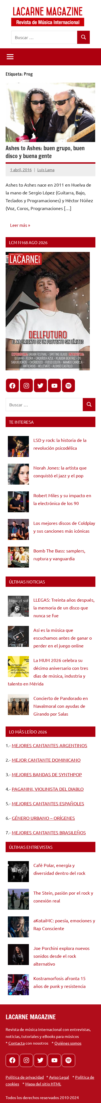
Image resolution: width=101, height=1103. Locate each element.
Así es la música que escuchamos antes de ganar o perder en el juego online (62, 637)
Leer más (18, 225)
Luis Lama (45, 169)
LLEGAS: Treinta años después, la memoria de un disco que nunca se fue (64, 607)
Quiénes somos (67, 1042)
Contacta (16, 1042)
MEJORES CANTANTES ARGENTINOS (49, 745)
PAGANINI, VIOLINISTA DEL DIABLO (48, 789)
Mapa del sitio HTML (43, 1083)
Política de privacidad (25, 1077)
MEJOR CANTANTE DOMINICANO (46, 760)
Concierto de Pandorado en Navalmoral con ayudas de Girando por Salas (60, 705)
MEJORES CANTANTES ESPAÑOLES (48, 803)
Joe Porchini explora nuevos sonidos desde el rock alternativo (61, 955)
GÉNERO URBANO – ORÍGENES (43, 818)
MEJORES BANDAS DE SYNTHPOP (47, 774)
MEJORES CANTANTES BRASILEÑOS (49, 832)
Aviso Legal (59, 1077)
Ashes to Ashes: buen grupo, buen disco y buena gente (45, 152)
